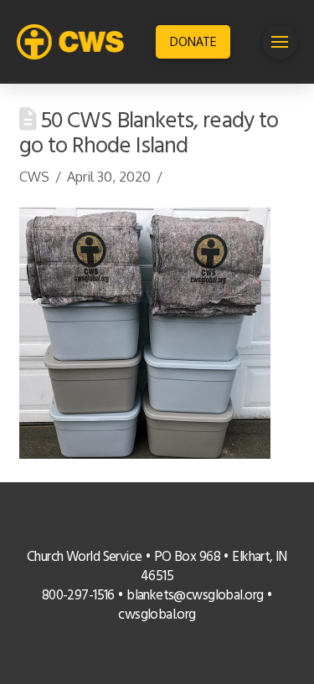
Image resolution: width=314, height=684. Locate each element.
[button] (279, 41)
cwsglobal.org (157, 615)
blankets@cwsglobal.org (194, 596)
